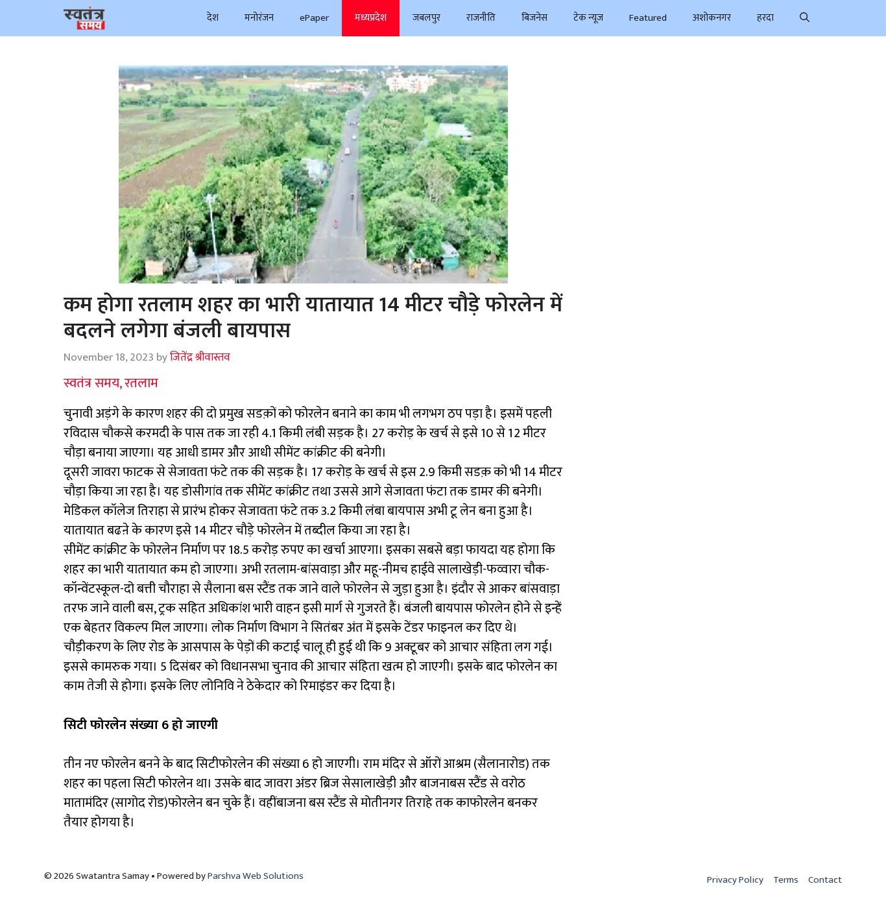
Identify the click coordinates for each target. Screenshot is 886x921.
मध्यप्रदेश (371, 18)
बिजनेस (534, 18)
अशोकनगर (712, 18)
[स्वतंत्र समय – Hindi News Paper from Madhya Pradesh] (84, 18)
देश (213, 18)
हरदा (765, 18)
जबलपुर (426, 18)
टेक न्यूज (588, 18)
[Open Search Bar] (804, 18)
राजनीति (481, 18)
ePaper (314, 18)
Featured (648, 18)
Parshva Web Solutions (256, 876)
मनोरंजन (259, 18)
